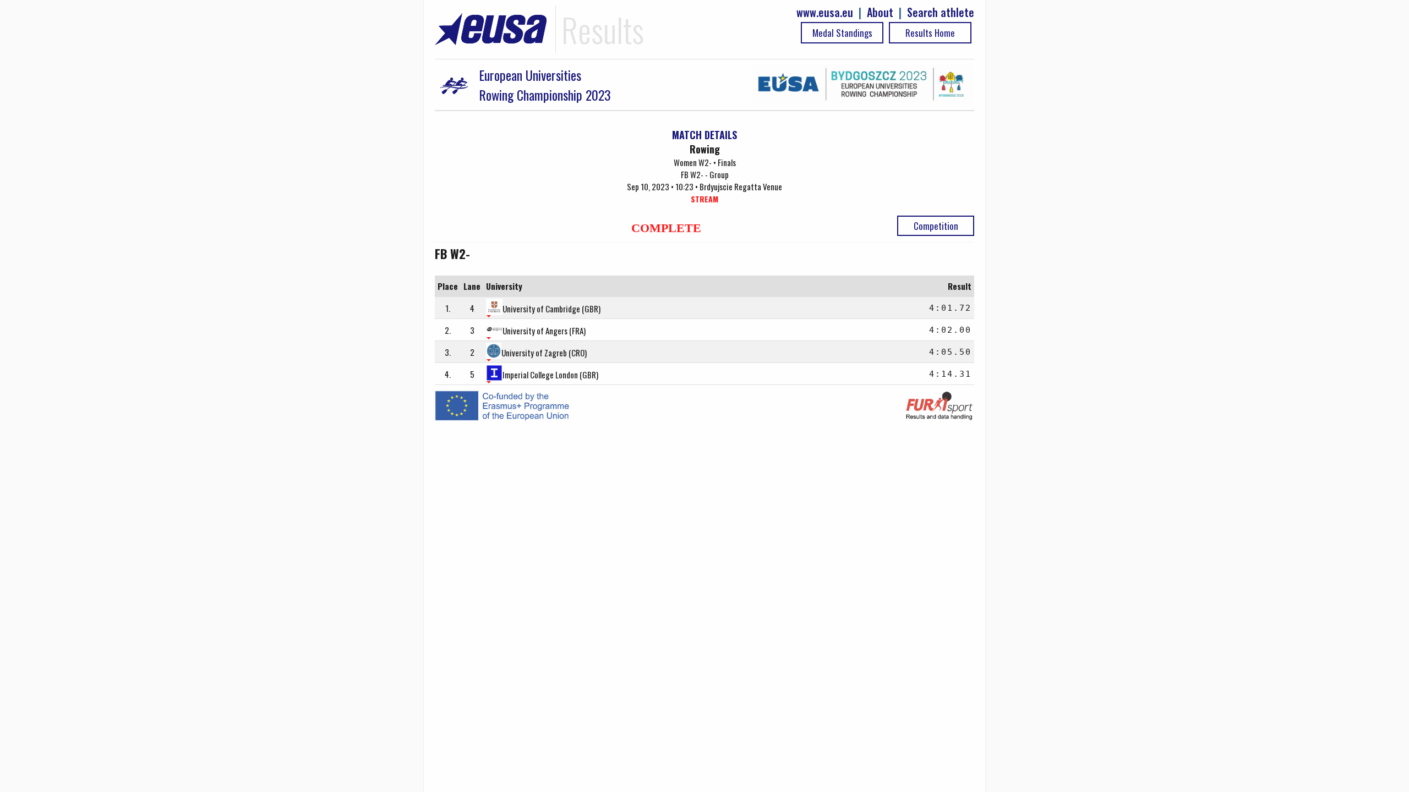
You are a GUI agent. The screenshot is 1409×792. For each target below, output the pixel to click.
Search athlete (940, 12)
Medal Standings (842, 33)
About (880, 12)
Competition (936, 226)
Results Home (930, 33)
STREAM (704, 199)
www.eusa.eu (824, 12)
